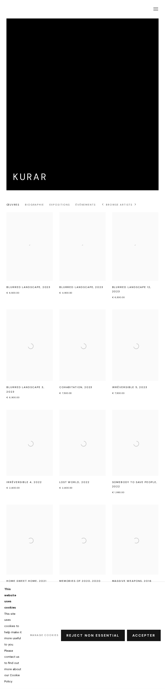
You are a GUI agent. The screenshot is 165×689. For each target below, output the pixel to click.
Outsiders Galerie (19, 9)
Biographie (34, 204)
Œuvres (13, 204)
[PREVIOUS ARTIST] (103, 205)
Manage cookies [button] (44, 635)
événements (85, 204)
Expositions (59, 204)
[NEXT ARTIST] (136, 205)
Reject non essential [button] (92, 635)
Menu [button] (155, 9)
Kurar (30, 177)
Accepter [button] (143, 635)
